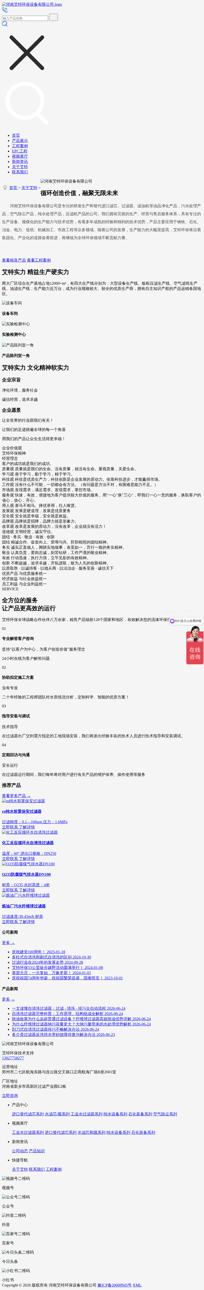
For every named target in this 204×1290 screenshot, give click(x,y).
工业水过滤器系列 (86, 1114)
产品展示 (20, 140)
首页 (16, 135)
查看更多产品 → (16, 796)
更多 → (8, 943)
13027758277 (13, 1058)
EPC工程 (19, 151)
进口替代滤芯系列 (28, 1114)
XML (137, 1285)
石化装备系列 (140, 1114)
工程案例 (20, 146)
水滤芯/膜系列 (57, 1114)
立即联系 (10, 827)
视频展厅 (20, 156)
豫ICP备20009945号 (115, 1285)
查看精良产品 (14, 260)
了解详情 (27, 827)
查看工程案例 (39, 260)
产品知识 (37, 1151)
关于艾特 (20, 167)
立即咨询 (10, 1095)
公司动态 (20, 1151)
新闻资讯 (20, 161)
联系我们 (20, 172)
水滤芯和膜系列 (91, 1132)
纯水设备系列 (115, 1114)
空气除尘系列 (165, 1114)
